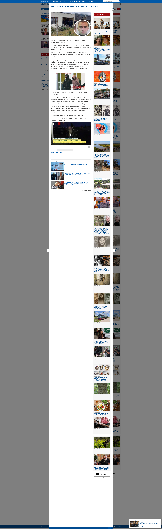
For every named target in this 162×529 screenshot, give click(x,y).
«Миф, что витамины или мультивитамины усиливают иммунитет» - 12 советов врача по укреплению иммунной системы (101, 211)
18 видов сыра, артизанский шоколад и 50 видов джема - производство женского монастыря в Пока (102, 270)
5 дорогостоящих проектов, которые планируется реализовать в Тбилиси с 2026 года (101, 324)
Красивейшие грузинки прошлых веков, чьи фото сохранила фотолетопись (101, 307)
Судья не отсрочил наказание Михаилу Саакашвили (75, 164)
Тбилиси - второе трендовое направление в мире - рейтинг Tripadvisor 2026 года (100, 101)
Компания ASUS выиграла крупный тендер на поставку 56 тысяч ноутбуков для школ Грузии (101, 32)
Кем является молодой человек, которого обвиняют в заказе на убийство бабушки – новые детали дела (77, 174)
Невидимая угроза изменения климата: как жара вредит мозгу (101, 85)
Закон (65, 1)
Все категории (90, 1)
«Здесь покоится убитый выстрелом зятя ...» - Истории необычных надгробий (102, 397)
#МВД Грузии (66, 149)
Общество (61, 1)
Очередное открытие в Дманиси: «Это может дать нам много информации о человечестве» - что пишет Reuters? (102, 174)
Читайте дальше (86, 190)
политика (57, 1)
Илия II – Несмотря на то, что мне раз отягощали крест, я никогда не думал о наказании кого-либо (101, 468)
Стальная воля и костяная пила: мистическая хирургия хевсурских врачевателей (101, 119)
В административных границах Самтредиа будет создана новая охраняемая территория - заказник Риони (101, 156)
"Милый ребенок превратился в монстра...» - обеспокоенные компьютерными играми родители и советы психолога (102, 431)
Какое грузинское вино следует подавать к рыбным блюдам (101, 414)
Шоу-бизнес (84, 1)
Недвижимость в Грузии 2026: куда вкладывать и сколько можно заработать (101, 68)
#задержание (60, 149)
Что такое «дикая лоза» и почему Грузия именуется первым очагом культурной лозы (101, 450)
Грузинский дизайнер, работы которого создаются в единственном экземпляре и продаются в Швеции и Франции (101, 379)
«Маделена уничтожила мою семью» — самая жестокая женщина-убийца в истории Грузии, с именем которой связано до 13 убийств (76, 183)
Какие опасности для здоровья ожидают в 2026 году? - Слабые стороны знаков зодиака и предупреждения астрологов (101, 137)
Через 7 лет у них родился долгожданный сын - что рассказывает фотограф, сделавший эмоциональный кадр (101, 360)
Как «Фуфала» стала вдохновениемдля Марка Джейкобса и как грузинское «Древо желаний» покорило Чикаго (102, 50)
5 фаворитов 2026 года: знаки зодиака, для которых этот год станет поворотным (101, 342)
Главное (53, 1)
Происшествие (79, 1)
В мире (68, 1)
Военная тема (72, 1)
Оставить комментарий (56, 152)
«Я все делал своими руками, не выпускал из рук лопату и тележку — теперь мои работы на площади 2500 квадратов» (102, 193)
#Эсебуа (71, 149)
